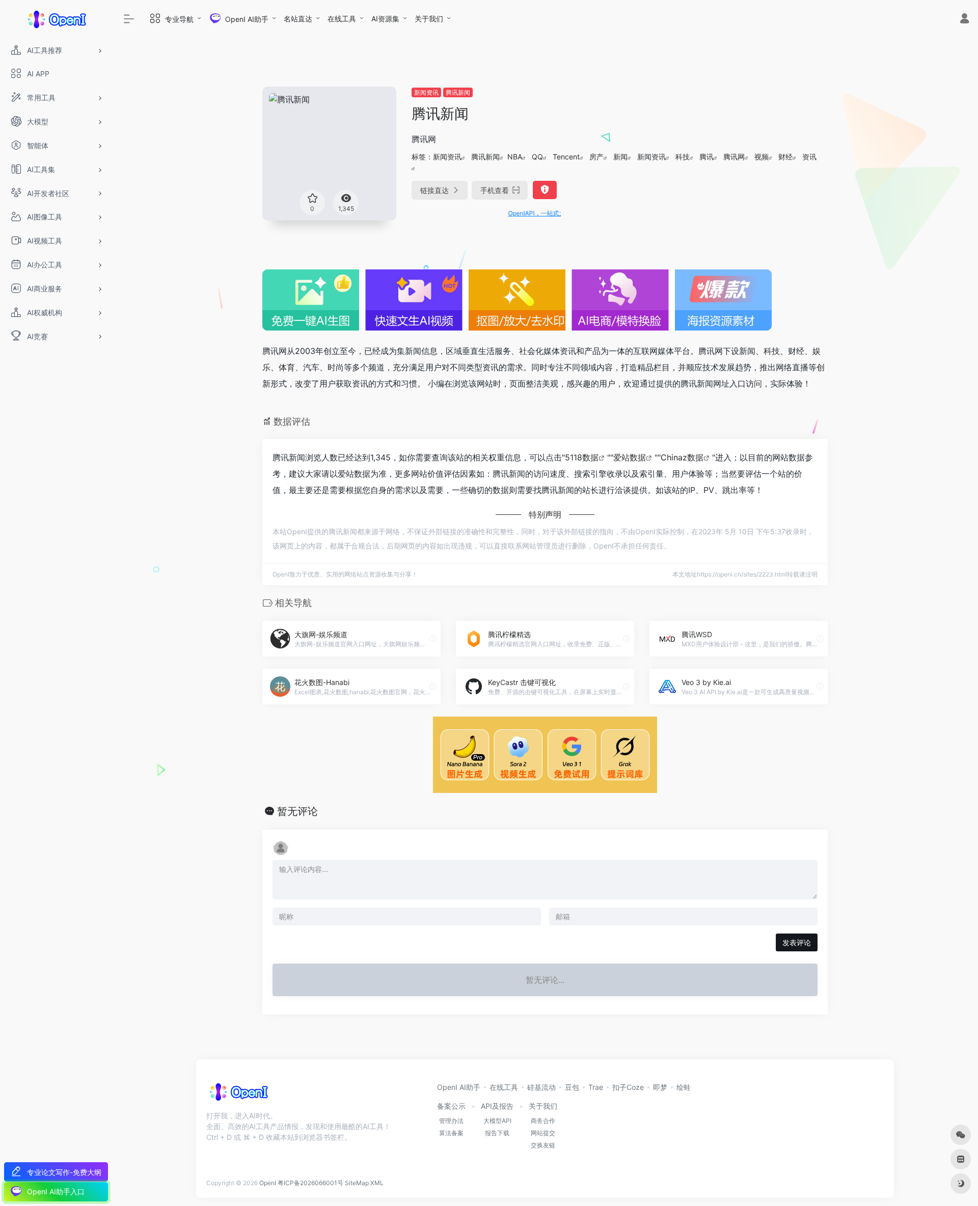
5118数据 (582, 457)
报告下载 (497, 1133)
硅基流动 (541, 1087)
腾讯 (706, 156)
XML (377, 1183)
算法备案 (451, 1133)
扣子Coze (628, 1087)
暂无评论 (297, 811)
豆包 (572, 1087)
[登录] (964, 19)
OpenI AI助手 (458, 1087)
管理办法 (451, 1121)
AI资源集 (385, 18)
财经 (785, 156)
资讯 (809, 156)
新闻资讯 (426, 92)
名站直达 (298, 18)
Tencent (566, 156)
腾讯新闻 (458, 92)
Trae (595, 1087)
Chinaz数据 (682, 457)
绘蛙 (683, 1087)
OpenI (267, 1183)
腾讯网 (734, 156)
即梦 (660, 1087)
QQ (537, 156)
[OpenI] (238, 1095)
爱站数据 (629, 457)
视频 (761, 156)
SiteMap (357, 1183)
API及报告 (497, 1106)
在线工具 (342, 18)
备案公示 (451, 1106)
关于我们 (429, 18)
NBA (514, 156)
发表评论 (796, 942)
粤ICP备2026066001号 (310, 1183)
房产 (596, 156)
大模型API (497, 1121)
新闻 (620, 156)
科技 (682, 156)
